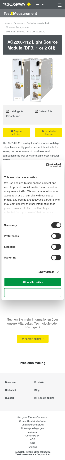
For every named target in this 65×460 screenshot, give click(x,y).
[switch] (56, 236)
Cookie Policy (32, 435)
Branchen (10, 382)
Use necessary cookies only (32, 292)
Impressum (32, 432)
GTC (32, 442)
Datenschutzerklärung (32, 424)
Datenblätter (46, 111)
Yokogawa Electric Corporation (32, 417)
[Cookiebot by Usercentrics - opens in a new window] (46, 165)
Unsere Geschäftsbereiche (32, 421)
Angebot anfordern (17, 132)
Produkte (18, 23)
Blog (37, 390)
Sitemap (32, 446)
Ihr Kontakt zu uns (31, 338)
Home (7, 23)
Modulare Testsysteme (17, 27)
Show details (46, 271)
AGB (32, 439)
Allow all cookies (32, 282)
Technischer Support (50, 132)
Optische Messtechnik (38, 23)
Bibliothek (10, 390)
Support (9, 398)
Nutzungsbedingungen (32, 428)
